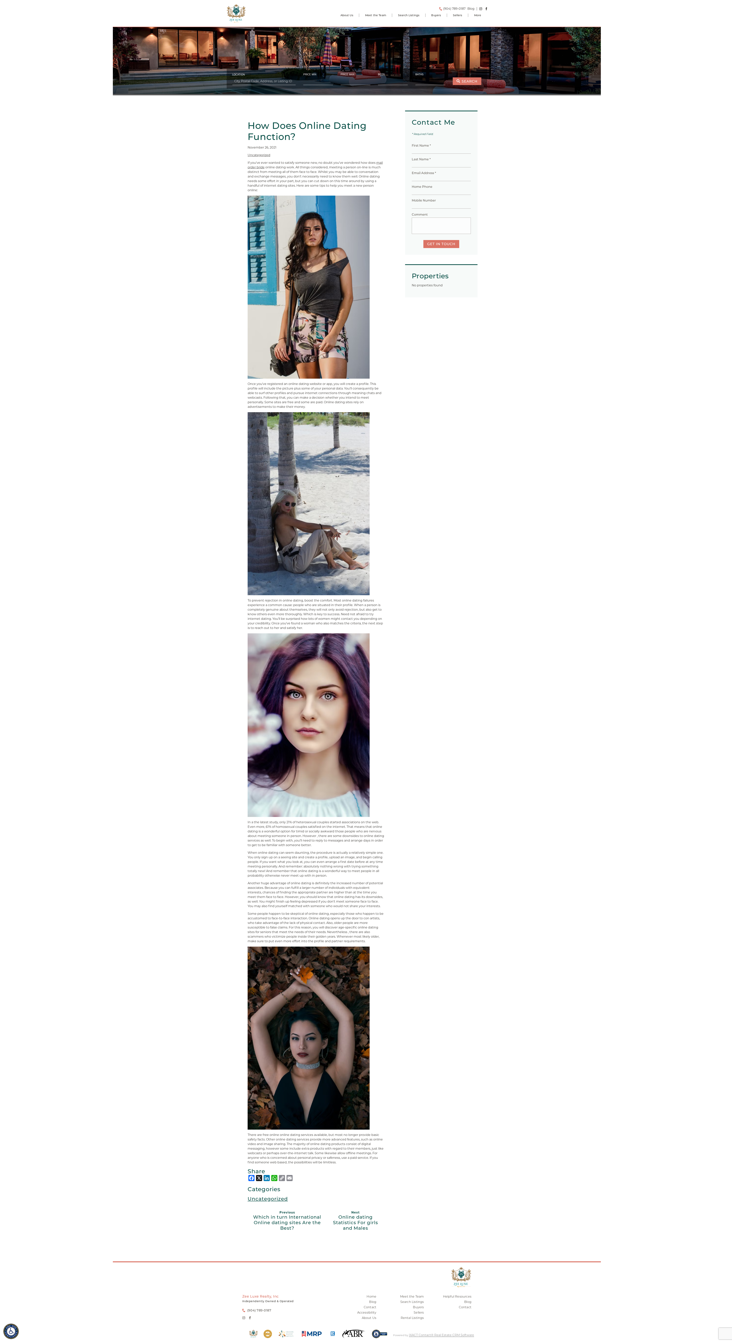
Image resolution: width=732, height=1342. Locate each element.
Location (238, 74)
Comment (420, 214)
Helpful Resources (457, 1296)
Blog (372, 1302)
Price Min (309, 74)
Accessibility (366, 1312)
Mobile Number (424, 200)
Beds (381, 74)
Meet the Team (375, 15)
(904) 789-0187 (454, 8)
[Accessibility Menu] (11, 1331)
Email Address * (424, 173)
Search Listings (408, 15)
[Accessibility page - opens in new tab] (379, 1336)
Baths (419, 74)
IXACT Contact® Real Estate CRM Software (441, 1335)
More (477, 15)
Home (371, 1296)
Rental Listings (412, 1318)
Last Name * (421, 159)
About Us (346, 15)
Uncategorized (259, 155)
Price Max (348, 74)
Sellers (457, 15)
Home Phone (422, 187)
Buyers (436, 15)
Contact (370, 1307)
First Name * (421, 145)
